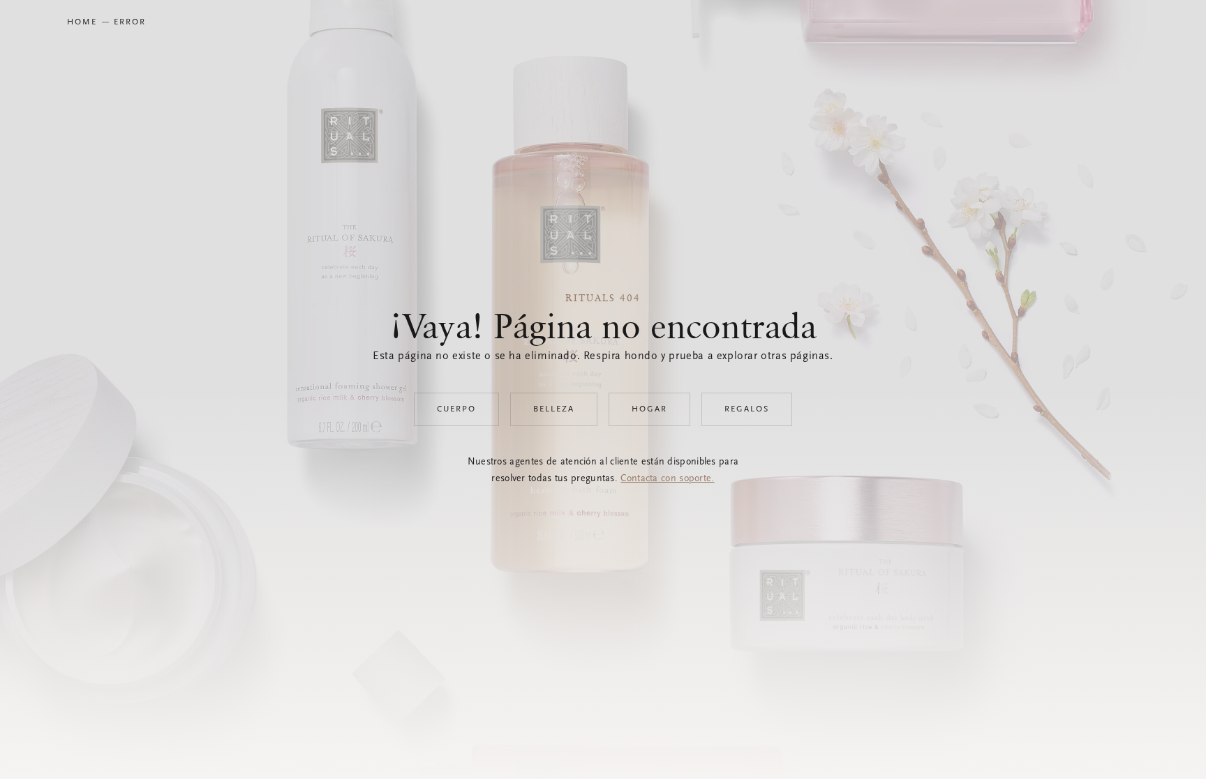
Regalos (746, 409)
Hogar (649, 409)
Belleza (553, 409)
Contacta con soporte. (667, 479)
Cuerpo (456, 409)
